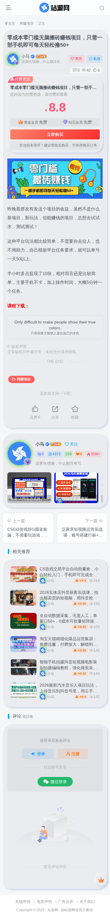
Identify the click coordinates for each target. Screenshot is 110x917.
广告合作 (65, 901)
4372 (57, 454)
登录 (41, 753)
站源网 (53, 910)
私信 (96, 59)
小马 (25, 56)
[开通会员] (101, 880)
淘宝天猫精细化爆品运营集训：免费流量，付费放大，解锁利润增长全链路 (68, 644)
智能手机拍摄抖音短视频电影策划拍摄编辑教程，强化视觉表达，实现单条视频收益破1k (68, 668)
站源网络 (72, 910)
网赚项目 (27, 23)
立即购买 (55, 134)
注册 (75, 753)
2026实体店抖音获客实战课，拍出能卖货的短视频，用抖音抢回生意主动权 (69, 598)
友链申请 (23, 901)
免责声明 (44, 901)
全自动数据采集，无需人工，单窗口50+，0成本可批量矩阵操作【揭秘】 (69, 621)
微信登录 (58, 781)
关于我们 (87, 901)
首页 (11, 23)
